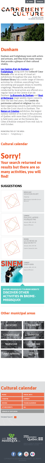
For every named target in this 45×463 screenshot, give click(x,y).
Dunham (4, 134)
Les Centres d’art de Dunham (15, 69)
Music (4, 394)
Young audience (30, 403)
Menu (31, 1)
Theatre (5, 399)
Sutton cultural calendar (33, 354)
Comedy (26, 399)
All (25, 407)
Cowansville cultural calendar (11, 335)
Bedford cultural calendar (11, 325)
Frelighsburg (16, 134)
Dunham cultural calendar (33, 335)
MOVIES (4, 403)
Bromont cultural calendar (33, 325)
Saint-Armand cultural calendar (11, 354)
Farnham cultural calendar (11, 344)
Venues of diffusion (9, 411)
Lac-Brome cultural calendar (33, 344)
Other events (7, 407)
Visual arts (28, 394)
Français (40, 1)
